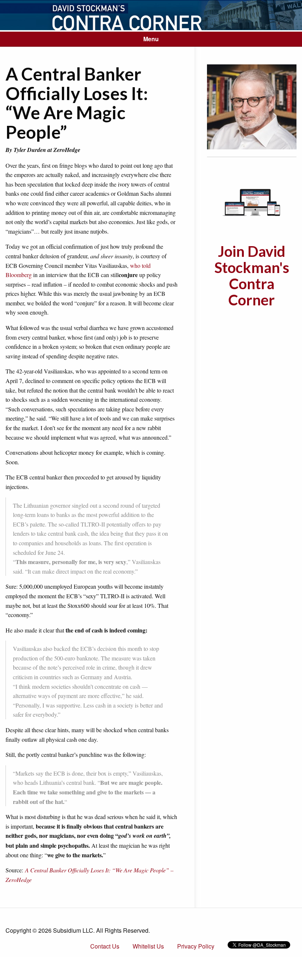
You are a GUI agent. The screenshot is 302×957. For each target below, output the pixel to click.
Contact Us (104, 946)
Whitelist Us (148, 946)
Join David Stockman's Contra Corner (251, 275)
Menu (151, 39)
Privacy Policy (195, 946)
